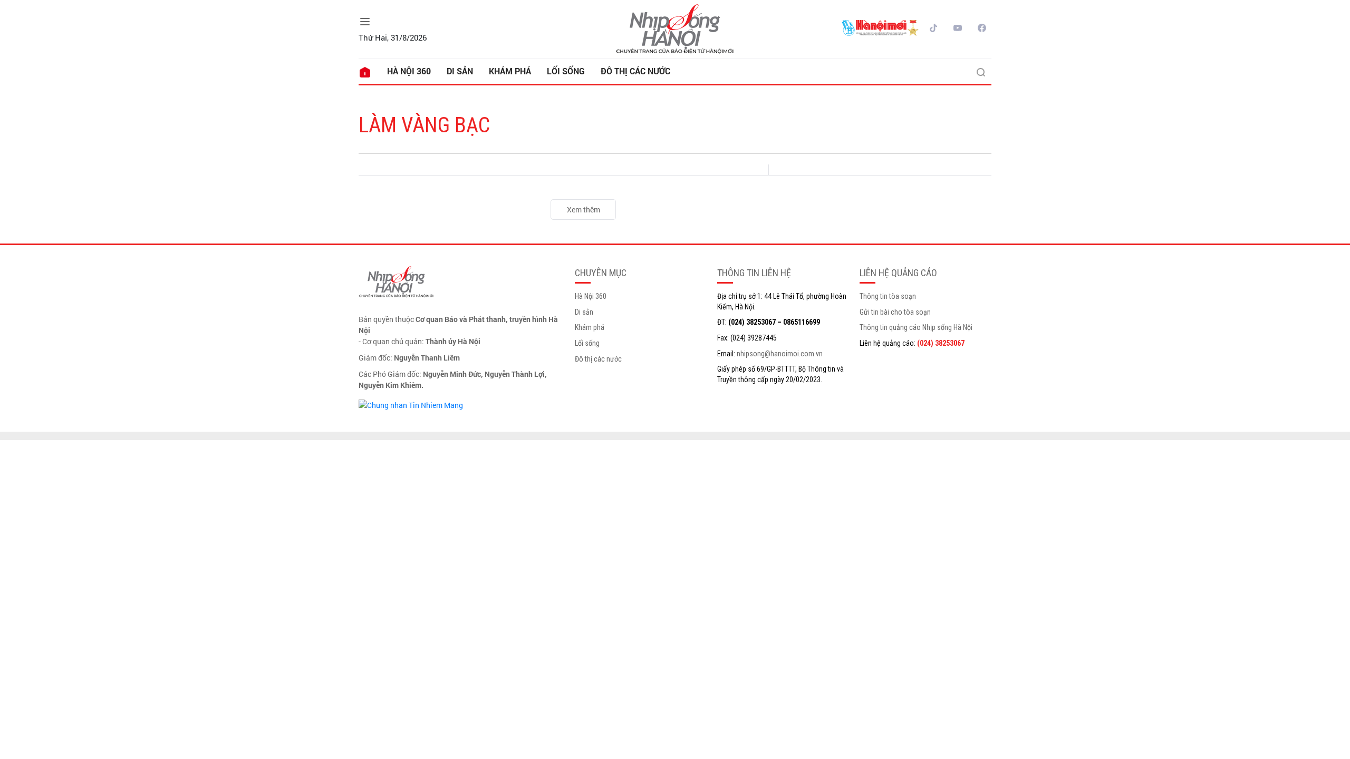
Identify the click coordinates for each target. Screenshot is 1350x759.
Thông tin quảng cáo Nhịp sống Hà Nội (916, 327)
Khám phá (510, 70)
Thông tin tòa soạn (888, 296)
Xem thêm (583, 210)
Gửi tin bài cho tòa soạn (895, 312)
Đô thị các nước (635, 70)
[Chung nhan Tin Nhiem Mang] (411, 404)
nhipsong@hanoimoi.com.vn (780, 353)
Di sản (460, 70)
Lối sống (566, 70)
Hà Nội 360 (409, 70)
